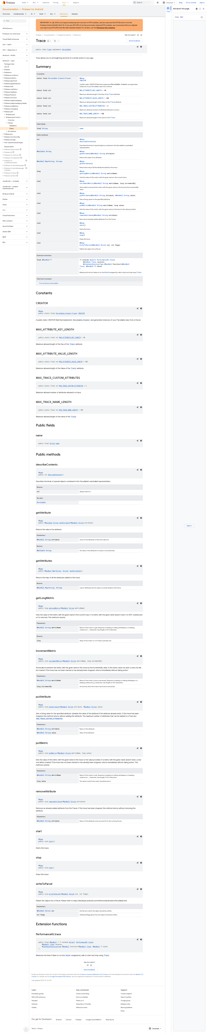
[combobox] (143, 3)
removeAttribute (86, 215)
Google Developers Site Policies (60, 976)
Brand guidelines (126, 1007)
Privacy (40, 1028)
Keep (82, 78)
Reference (64, 14)
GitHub (34, 1007)
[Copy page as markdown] (55, 41)
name (81, 128)
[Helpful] (138, 35)
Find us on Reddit (82, 997)
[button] (13, 33)
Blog (180, 3)
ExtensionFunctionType (94, 264)
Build (24, 3)
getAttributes (85, 163)
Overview (6, 14)
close (203, 8)
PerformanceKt (103, 260)
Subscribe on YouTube (83, 1004)
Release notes (125, 1004)
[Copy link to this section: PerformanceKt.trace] (63, 934)
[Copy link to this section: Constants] (54, 293)
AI (31, 14)
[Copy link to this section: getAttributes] (54, 561)
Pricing (55, 3)
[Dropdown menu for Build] (28, 2)
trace (112, 260)
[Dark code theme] (141, 46)
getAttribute (85, 154)
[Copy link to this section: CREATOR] (50, 303)
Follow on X (80, 1001)
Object (92, 260)
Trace (49, 49)
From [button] (48, 283)
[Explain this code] (137, 46)
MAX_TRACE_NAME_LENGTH (89, 114)
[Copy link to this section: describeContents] (60, 465)
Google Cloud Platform (93, 1020)
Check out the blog (82, 994)
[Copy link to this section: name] (44, 435)
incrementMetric (86, 183)
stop (81, 235)
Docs (64, 3)
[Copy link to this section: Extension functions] (69, 924)
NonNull (95, 154)
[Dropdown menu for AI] (35, 14)
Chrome (68, 1020)
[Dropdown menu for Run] (38, 2)
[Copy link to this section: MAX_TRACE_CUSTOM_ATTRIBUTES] (82, 378)
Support (76, 3)
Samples (75, 14)
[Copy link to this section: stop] (43, 858)
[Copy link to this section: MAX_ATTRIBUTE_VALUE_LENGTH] (79, 354)
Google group (125, 1001)
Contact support (126, 994)
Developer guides (38, 994)
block (107, 272)
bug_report (196, 8)
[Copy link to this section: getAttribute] (53, 513)
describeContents (87, 141)
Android (58, 1020)
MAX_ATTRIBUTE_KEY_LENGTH (91, 90)
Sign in (202, 3)
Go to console (191, 3)
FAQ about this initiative (106, 28)
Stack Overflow (126, 997)
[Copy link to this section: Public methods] (62, 454)
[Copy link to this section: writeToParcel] (54, 884)
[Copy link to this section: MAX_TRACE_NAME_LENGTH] (73, 402)
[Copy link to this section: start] (44, 831)
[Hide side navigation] (26, 1029)
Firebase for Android (32, 9)
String (45, 128)
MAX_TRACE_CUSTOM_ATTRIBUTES (92, 106)
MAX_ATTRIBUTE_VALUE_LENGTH (92, 98)
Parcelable (66, 49)
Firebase (39, 35)
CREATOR (83, 80)
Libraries (34, 1004)
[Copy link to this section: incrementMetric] (58, 651)
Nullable (41, 151)
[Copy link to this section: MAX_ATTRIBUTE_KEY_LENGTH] (76, 329)
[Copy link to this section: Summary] (53, 67)
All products (110, 1020)
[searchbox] (14, 21)
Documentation (10, 9)
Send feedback (134, 41)
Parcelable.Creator (56, 78)
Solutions (46, 3)
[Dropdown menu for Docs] (68, 2)
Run (34, 3)
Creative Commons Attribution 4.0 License (94, 974)
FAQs (122, 1011)
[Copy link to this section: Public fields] (57, 425)
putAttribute (85, 195)
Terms (34, 1028)
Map (46, 161)
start (82, 225)
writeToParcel (85, 245)
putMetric (84, 205)
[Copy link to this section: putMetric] (50, 743)
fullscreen (200, 8)
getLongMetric (86, 173)
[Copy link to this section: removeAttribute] (58, 791)
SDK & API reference (38, 997)
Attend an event (81, 1007)
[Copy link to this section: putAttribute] (53, 697)
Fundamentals (19, 14)
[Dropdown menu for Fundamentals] (26, 14)
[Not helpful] (141, 35)
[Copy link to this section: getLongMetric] (56, 598)
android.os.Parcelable (50, 283)
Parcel (103, 245)
